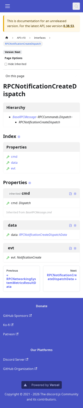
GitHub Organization (18, 369)
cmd (14, 156)
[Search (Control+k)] (76, 6)
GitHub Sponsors (15, 316)
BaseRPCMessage (24, 117)
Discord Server (14, 359)
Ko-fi (6, 325)
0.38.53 (68, 26)
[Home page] (6, 38)
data (14, 162)
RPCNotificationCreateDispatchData (43, 235)
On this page (15, 76)
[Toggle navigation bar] (7, 6)
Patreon (9, 334)
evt (13, 168)
